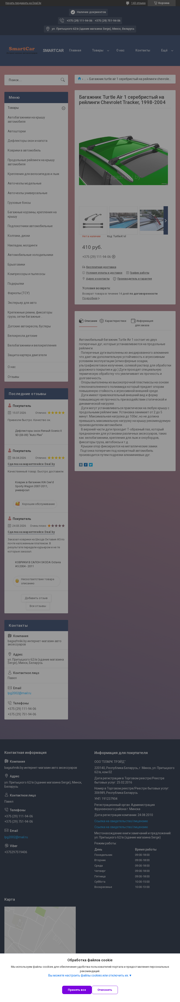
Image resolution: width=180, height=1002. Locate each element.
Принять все (77, 989)
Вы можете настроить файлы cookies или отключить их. (88, 975)
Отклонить (104, 989)
